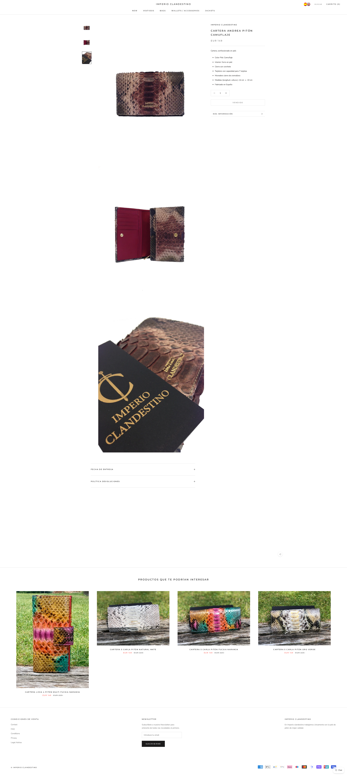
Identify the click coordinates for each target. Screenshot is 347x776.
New (134, 11)
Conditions (15, 733)
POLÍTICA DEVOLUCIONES (105, 481)
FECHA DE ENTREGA (102, 469)
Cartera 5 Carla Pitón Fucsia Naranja (213, 649)
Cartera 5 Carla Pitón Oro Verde (294, 649)
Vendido (238, 103)
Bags (163, 11)
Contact (14, 724)
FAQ (13, 729)
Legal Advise (16, 742)
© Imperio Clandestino (24, 767)
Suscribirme (153, 744)
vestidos (148, 11)
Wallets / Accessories (185, 11)
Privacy (14, 738)
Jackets (210, 11)
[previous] (8, 641)
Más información (223, 114)
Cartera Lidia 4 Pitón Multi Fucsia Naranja (52, 692)
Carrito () (333, 4)
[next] (338, 641)
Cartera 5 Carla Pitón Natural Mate (133, 649)
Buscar (318, 4)
